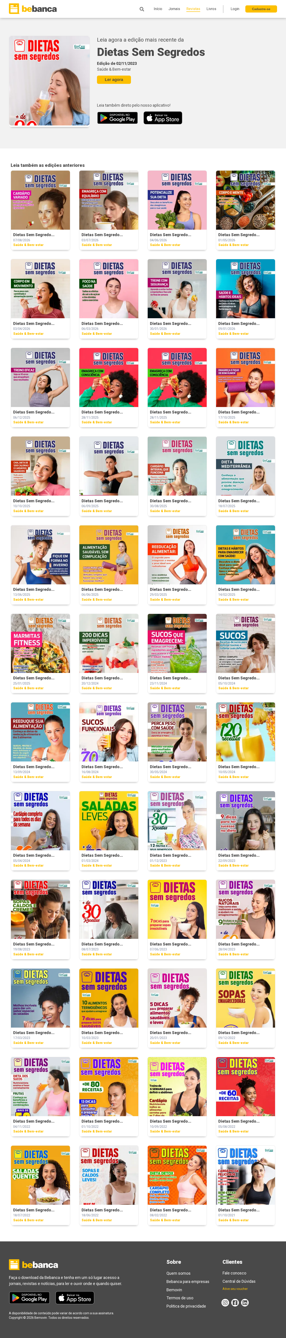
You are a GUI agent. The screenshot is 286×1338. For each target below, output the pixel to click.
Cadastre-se (261, 9)
